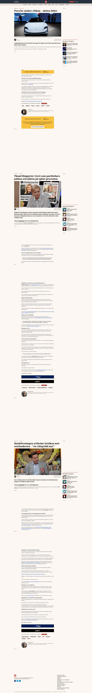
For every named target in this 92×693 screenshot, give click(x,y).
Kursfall (32, 105)
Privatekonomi (40, 4)
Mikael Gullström (30, 391)
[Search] (75, 1)
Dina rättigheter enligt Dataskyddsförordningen (65, 682)
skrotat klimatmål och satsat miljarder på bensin (43, 317)
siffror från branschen (31, 595)
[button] (37, 376)
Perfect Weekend (61, 4)
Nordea (39, 636)
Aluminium (28, 105)
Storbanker (48, 636)
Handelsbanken (33, 636)
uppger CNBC (30, 84)
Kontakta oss (59, 677)
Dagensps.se (16, 8)
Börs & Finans (35, 4)
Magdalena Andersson (36, 284)
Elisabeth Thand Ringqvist (42, 387)
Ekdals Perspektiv (32, 387)
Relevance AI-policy (60, 683)
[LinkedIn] (20, 681)
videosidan (21, 221)
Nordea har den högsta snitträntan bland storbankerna (30, 562)
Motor (53, 4)
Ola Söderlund (30, 109)
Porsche (37, 105)
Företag (49, 4)
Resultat (47, 105)
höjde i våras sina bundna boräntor (33, 581)
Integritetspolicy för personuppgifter (63, 679)
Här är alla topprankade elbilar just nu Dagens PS (33, 101)
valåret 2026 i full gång (42, 369)
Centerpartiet (24, 387)
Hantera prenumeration (61, 675)
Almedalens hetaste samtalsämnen (33, 326)
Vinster (29, 638)
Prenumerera (72, 1)
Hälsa (56, 4)
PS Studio (67, 4)
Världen (30, 4)
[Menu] (77, 1)
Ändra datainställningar (61, 689)
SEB (43, 636)
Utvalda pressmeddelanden (61, 676)
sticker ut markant (47, 528)
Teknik (46, 4)
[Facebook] (15, 681)
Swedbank (24, 638)
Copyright (58, 678)
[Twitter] (17, 681)
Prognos (42, 105)
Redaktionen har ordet (60, 685)
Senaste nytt (25, 4)
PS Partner (59, 686)
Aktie (23, 105)
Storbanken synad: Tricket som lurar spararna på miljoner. (33, 574)
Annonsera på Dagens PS (61, 684)
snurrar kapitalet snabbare (26, 525)
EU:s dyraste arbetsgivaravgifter (31, 311)
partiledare (51, 387)
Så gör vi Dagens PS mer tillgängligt (63, 687)
